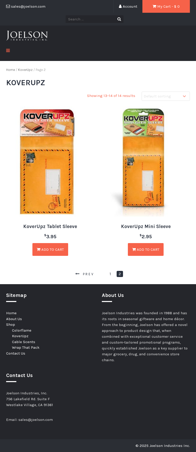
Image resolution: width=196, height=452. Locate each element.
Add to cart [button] (52, 249)
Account (129, 6)
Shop (10, 324)
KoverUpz (25, 70)
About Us (14, 319)
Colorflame (21, 330)
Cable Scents (23, 342)
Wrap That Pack (26, 347)
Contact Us (15, 353)
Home (10, 70)
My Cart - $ (168, 6)
